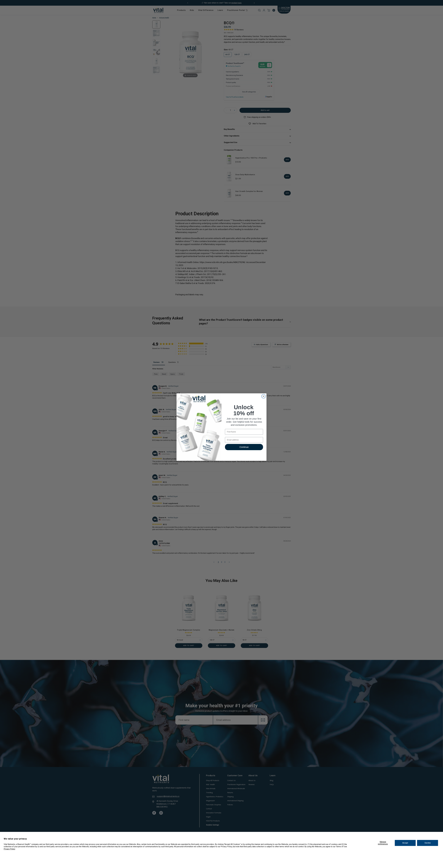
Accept (405, 843)
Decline (428, 843)
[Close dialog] (264, 396)
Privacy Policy (9, 849)
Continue (244, 447)
